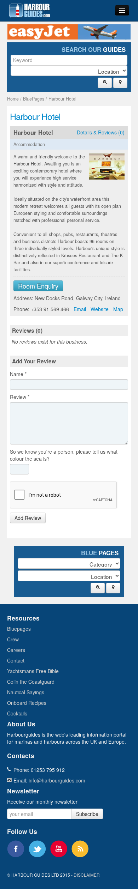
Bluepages (19, 628)
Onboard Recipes (26, 702)
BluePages (33, 99)
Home (13, 99)
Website (100, 309)
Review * (19, 396)
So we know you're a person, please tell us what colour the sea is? (63, 455)
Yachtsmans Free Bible (33, 671)
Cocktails (17, 713)
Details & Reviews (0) (101, 132)
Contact (15, 660)
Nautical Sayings (25, 692)
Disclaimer (87, 875)
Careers (16, 649)
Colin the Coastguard (30, 681)
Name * (18, 373)
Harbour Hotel (62, 99)
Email (80, 309)
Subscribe (87, 813)
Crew (13, 639)
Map (118, 309)
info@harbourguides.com (57, 780)
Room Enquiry (38, 285)
